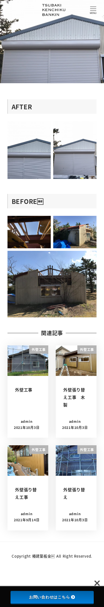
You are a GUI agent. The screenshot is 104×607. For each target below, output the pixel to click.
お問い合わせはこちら (49, 597)
